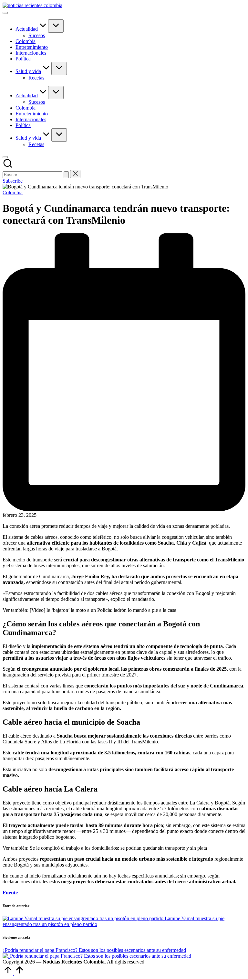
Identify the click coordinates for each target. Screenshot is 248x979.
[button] (66, 174)
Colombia (13, 192)
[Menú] (5, 13)
